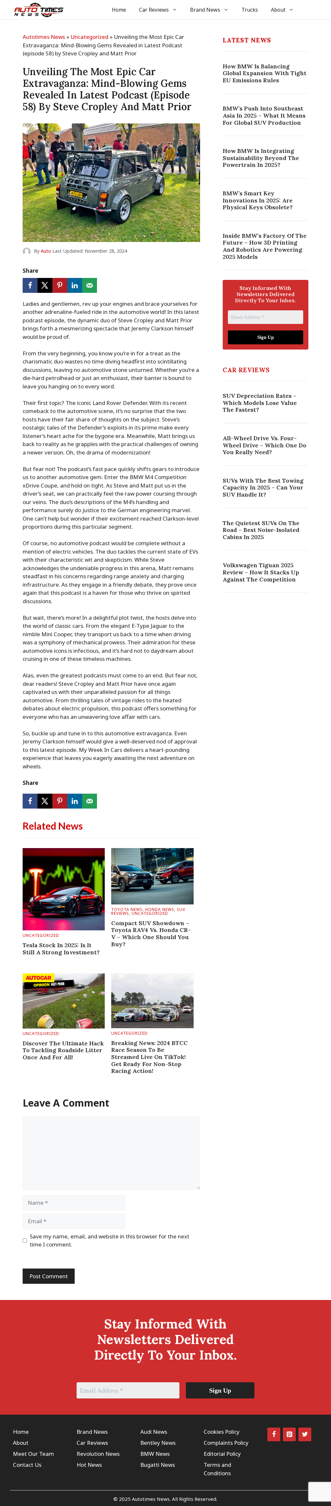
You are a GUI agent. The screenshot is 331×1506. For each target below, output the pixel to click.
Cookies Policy (222, 1431)
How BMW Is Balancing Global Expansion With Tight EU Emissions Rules (264, 73)
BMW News (155, 1453)
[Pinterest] (289, 1434)
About (278, 9)
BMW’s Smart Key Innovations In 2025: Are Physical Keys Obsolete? (258, 200)
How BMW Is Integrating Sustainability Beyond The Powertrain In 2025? (261, 157)
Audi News (153, 1431)
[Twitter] (304, 1434)
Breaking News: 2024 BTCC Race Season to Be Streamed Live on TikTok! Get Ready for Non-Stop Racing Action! (149, 1057)
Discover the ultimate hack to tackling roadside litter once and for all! (63, 1050)
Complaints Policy (226, 1442)
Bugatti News (157, 1464)
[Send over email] (89, 285)
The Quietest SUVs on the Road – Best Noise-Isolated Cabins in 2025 (261, 530)
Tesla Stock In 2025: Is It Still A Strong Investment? (61, 948)
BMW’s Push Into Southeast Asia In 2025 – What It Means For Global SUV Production (264, 115)
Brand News (205, 9)
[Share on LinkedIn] (74, 285)
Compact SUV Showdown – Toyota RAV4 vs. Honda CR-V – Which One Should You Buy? (151, 933)
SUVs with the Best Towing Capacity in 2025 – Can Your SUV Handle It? (263, 487)
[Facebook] (273, 1434)
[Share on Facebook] (30, 285)
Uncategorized (89, 36)
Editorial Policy (222, 1453)
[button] (309, 9)
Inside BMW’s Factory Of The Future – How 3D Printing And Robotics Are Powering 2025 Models (264, 246)
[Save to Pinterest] (59, 285)
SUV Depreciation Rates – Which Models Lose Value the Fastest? (260, 402)
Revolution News (98, 1453)
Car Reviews (154, 9)
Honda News (159, 909)
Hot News (89, 1464)
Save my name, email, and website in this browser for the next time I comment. (109, 1240)
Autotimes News (44, 36)
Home (119, 9)
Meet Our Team (33, 1453)
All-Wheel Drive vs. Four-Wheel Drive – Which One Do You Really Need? (264, 445)
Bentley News (158, 1442)
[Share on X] (44, 285)
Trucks (249, 9)
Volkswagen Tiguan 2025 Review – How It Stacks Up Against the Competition (261, 572)
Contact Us (27, 1464)
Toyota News (127, 909)
